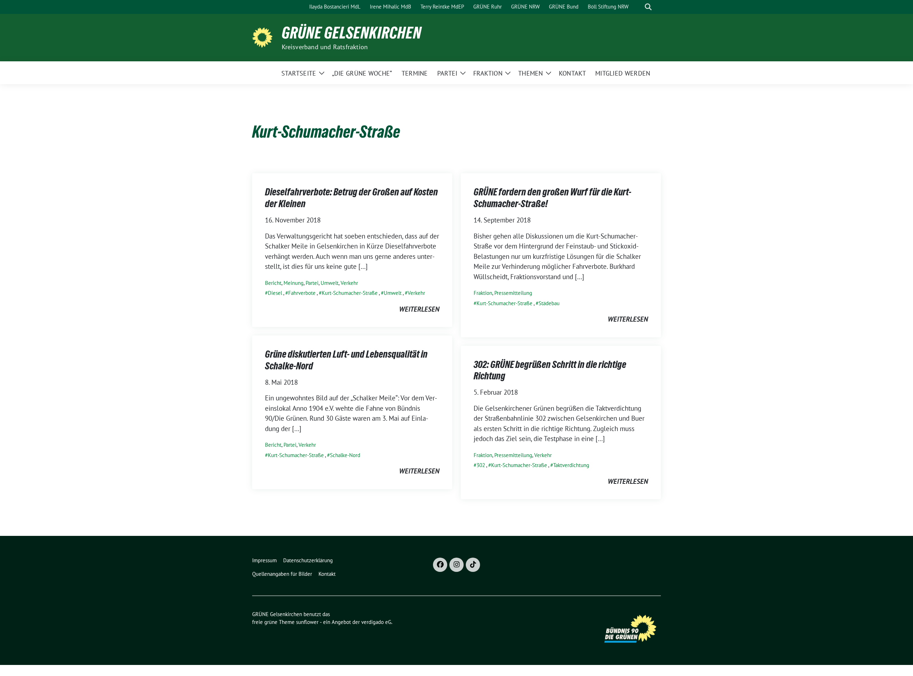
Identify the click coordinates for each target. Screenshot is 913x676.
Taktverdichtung (571, 465)
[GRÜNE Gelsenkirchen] (264, 36)
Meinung (294, 283)
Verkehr (349, 283)
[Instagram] (456, 565)
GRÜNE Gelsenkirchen (352, 33)
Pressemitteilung (513, 293)
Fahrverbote (302, 293)
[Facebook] (440, 565)
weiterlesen (419, 309)
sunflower (307, 622)
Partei (312, 283)
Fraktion (483, 293)
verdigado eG (376, 622)
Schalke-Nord (345, 455)
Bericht (273, 283)
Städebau (549, 303)
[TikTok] (473, 565)
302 (480, 465)
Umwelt (329, 283)
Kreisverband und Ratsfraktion (325, 47)
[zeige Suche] (648, 7)
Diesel (275, 293)
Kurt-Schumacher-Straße (350, 293)
